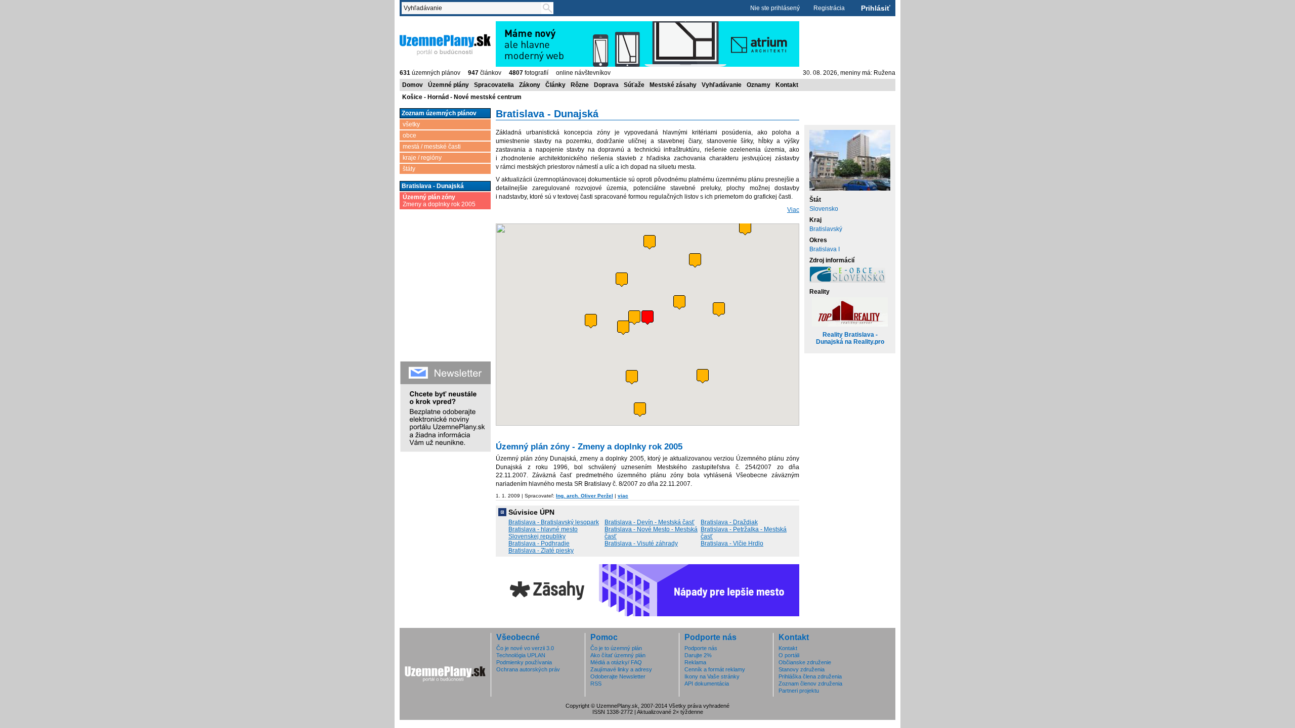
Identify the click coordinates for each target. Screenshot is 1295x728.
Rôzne (580, 84)
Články (555, 84)
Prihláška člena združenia (810, 676)
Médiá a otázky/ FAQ (616, 662)
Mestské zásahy (673, 84)
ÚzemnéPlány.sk (424, 24)
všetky (411, 124)
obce (409, 135)
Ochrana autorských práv (528, 669)
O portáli (789, 655)
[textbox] (473, 8)
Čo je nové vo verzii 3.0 (525, 648)
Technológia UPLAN (520, 655)
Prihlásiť (875, 8)
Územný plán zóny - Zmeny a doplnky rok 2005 (589, 446)
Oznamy (758, 84)
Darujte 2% (698, 655)
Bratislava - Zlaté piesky (541, 550)
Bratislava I (824, 249)
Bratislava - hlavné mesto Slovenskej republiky (543, 533)
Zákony (529, 84)
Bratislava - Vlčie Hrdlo (732, 543)
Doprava (606, 84)
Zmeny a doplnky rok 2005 (439, 201)
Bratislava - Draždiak (729, 522)
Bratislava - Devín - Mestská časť (650, 522)
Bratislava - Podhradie (539, 543)
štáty (409, 168)
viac (623, 495)
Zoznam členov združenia (810, 683)
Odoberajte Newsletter (617, 676)
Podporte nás (700, 648)
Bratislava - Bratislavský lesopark (553, 522)
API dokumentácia (706, 683)
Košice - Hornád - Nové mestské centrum (462, 97)
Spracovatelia (494, 84)
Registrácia (829, 8)
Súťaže (634, 84)
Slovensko (823, 208)
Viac (793, 209)
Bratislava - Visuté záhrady (641, 543)
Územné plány (448, 84)
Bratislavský (825, 229)
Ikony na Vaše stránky (712, 676)
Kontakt (786, 84)
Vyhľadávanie (722, 84)
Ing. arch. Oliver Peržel (584, 495)
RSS (595, 683)
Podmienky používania (524, 662)
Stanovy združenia (802, 669)
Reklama (695, 662)
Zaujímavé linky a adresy (621, 669)
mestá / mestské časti (432, 146)
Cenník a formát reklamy (714, 669)
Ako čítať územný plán (617, 655)
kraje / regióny (422, 157)
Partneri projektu (799, 691)
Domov (412, 84)
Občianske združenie (805, 662)
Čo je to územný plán (616, 648)
